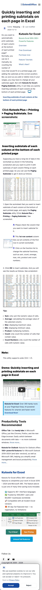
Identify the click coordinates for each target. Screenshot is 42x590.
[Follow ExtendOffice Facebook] (3, 559)
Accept (11, 585)
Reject (28, 585)
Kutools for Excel (13, 472)
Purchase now (24, 55)
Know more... (15, 442)
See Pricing (29, 532)
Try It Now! (13, 532)
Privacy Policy (14, 580)
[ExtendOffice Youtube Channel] (13, 559)
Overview (22, 45)
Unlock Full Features (21, 539)
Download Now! (11, 413)
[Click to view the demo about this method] (28, 92)
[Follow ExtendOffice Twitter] (8, 559)
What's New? (24, 64)
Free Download (25, 50)
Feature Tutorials (25, 60)
